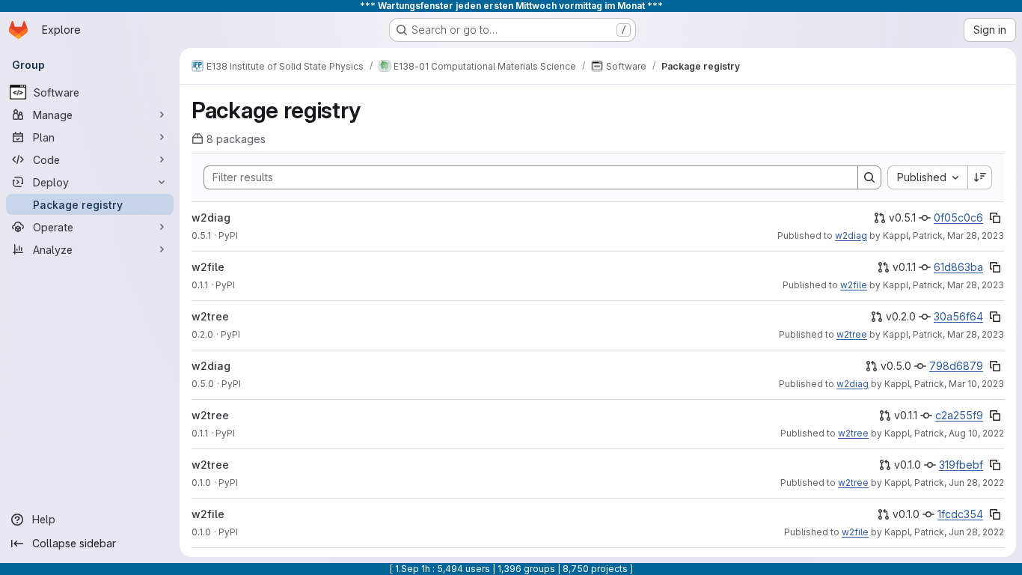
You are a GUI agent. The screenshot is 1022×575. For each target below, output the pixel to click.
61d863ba (958, 267)
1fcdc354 (960, 514)
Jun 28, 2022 (976, 482)
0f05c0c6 (958, 217)
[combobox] (927, 177)
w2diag (211, 217)
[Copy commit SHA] (995, 218)
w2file (208, 267)
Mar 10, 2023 (976, 383)
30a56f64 (958, 316)
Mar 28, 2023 (975, 235)
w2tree (210, 316)
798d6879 (956, 365)
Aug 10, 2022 (976, 433)
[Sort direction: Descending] (980, 177)
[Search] (869, 177)
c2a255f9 (959, 415)
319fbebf (961, 464)
